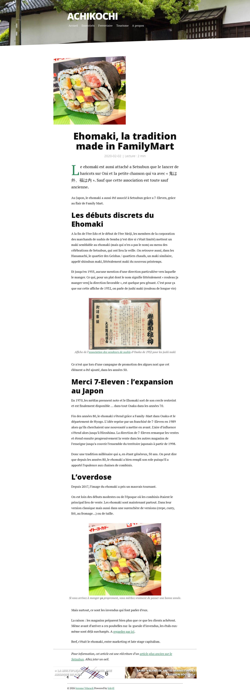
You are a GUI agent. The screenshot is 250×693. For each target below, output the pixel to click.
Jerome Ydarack (85, 688)
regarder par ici (123, 631)
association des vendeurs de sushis (110, 352)
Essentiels (88, 25)
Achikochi (92, 15)
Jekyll (111, 688)
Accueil (73, 25)
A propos (138, 25)
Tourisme (122, 25)
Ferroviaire (105, 25)
